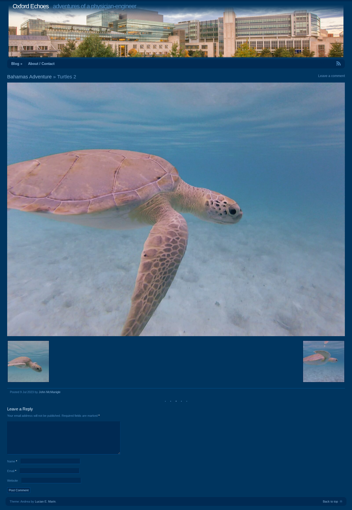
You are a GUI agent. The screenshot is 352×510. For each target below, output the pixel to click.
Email (11, 471)
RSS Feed (326, 63)
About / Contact (41, 64)
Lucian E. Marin (45, 501)
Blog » (16, 64)
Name (12, 461)
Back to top (330, 501)
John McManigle (50, 392)
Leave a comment (331, 76)
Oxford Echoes (31, 6)
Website (12, 480)
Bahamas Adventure (29, 76)
